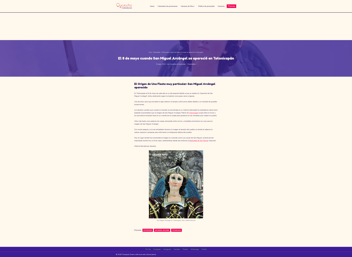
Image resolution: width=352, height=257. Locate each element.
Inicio (150, 52)
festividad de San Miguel (198, 141)
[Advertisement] (176, 26)
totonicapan (176, 230)
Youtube (177, 249)
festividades (147, 230)
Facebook (157, 249)
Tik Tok (148, 249)
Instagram (167, 249)
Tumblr (204, 249)
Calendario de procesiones (168, 6)
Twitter (185, 249)
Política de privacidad (206, 6)
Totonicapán (194, 113)
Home (152, 6)
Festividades (156, 52)
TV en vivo (231, 6)
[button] (194, 6)
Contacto (221, 6)
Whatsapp (195, 249)
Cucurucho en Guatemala (178, 64)
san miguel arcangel (162, 230)
